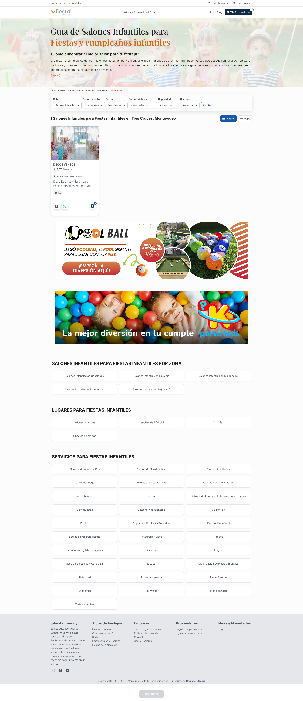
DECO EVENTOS (64, 164)
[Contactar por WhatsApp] (64, 206)
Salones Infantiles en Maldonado (218, 375)
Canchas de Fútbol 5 (151, 422)
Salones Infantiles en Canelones (85, 375)
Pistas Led (85, 577)
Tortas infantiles (84, 604)
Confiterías (218, 509)
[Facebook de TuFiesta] (60, 670)
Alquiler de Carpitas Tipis (151, 469)
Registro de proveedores (189, 629)
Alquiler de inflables (218, 469)
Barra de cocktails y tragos (218, 482)
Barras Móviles (84, 495)
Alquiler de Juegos (85, 482)
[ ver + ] (55, 75)
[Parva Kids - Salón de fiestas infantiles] (151, 318)
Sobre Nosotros (143, 640)
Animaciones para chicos (151, 482)
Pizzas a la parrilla (151, 577)
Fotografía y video (151, 536)
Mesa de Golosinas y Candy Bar (85, 563)
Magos (218, 550)
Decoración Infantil (218, 523)
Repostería (84, 590)
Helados (218, 536)
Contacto (139, 636)
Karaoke (151, 550)
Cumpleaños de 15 (102, 633)
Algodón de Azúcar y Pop (84, 469)
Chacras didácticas (84, 435)
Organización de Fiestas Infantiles (218, 563)
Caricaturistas (84, 509)
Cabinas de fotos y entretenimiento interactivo (218, 495)
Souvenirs (151, 590)
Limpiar (207, 105)
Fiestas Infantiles (101, 629)
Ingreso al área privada (189, 633)
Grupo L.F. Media (195, 680)
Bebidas (151, 495)
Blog (219, 12)
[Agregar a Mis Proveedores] (92, 205)
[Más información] (56, 206)
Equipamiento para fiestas (84, 536)
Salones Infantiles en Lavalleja (151, 375)
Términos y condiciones (147, 629)
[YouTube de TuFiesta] (67, 670)
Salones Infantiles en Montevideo (85, 389)
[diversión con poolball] (151, 250)
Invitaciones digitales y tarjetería (85, 550)
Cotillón (84, 523)
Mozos (151, 563)
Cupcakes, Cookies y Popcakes (151, 523)
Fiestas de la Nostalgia (104, 644)
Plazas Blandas (218, 577)
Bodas (95, 636)
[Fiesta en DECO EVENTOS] (74, 143)
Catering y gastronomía (151, 509)
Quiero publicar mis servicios (66, 3)
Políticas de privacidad (146, 633)
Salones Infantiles (84, 422)
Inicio (211, 12)
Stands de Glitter (218, 590)
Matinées (218, 422)
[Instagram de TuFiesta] (53, 670)
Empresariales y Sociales (106, 640)
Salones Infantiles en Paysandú (151, 389)
